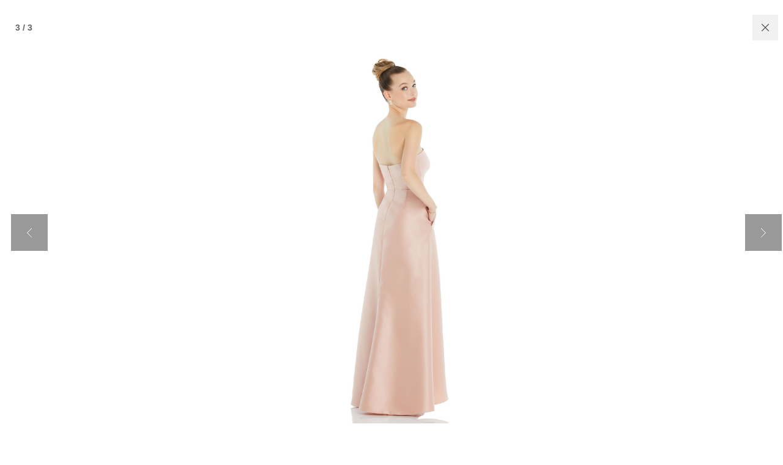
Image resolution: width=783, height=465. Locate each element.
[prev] (29, 232)
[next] (763, 232)
